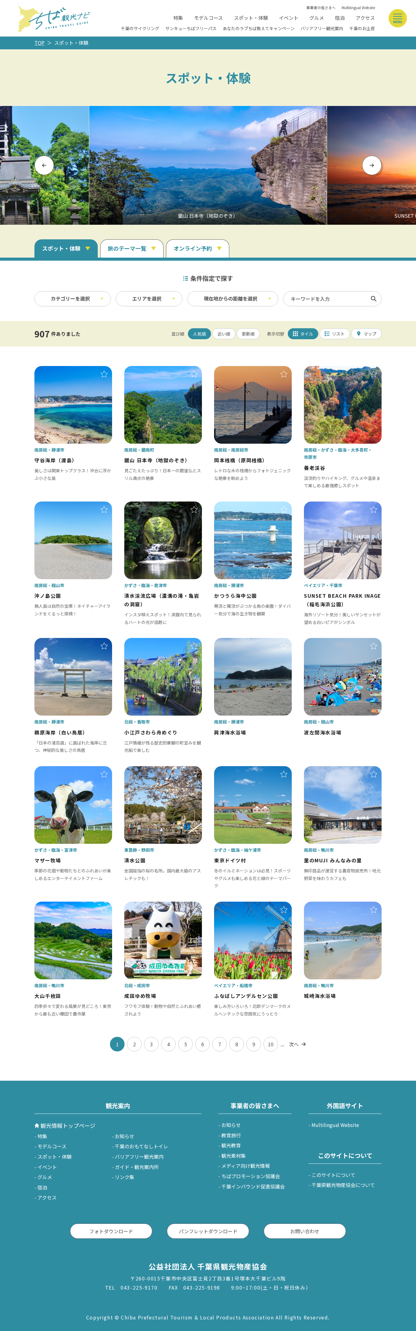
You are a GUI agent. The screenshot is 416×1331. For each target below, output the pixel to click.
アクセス (365, 17)
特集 (178, 17)
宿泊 (340, 17)
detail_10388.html (55, 642)
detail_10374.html (55, 906)
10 (270, 1044)
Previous (44, 165)
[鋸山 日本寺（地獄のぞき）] (208, 165)
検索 (374, 298)
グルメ (316, 17)
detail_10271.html (325, 370)
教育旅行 (231, 1135)
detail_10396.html (55, 370)
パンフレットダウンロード (208, 1231)
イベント (288, 17)
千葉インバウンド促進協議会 (253, 1186)
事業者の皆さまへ (321, 7)
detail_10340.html (145, 505)
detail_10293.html (235, 770)
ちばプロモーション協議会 (250, 1176)
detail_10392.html (235, 505)
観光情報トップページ (68, 1125)
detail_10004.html (145, 770)
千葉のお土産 (362, 28)
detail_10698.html (235, 642)
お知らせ (124, 1136)
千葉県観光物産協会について (343, 1184)
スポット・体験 (251, 17)
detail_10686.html (325, 642)
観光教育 (231, 1145)
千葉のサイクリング (140, 28)
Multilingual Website (358, 7)
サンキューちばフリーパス (191, 28)
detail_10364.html (145, 370)
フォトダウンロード (111, 1231)
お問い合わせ (304, 1231)
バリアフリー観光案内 (322, 28)
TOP (39, 42)
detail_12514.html (145, 642)
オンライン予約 (193, 248)
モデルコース (208, 17)
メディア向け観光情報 (245, 1165)
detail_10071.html (235, 906)
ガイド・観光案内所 (137, 1167)
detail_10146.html (145, 906)
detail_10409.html (235, 370)
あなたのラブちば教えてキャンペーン (258, 28)
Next (372, 165)
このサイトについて (333, 1174)
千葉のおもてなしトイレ (141, 1146)
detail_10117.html (325, 505)
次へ (294, 1044)
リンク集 (124, 1177)
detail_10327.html (55, 770)
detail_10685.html (325, 906)
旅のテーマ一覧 (127, 248)
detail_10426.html (55, 505)
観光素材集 (233, 1155)
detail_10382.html (325, 770)
